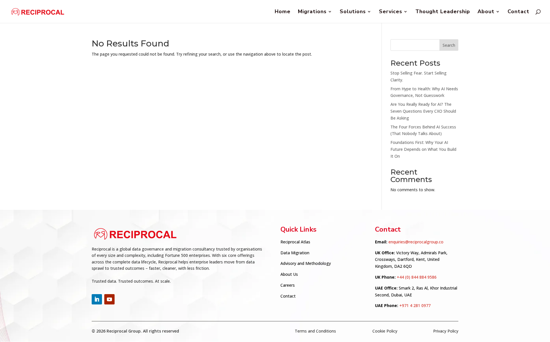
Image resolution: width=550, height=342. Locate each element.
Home (282, 12)
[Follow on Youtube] (109, 299)
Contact (518, 12)
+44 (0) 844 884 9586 (417, 277)
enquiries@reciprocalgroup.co (415, 242)
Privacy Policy (445, 331)
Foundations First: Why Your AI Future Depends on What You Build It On (423, 149)
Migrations (312, 12)
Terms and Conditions (315, 331)
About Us (289, 274)
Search (449, 45)
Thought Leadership (442, 12)
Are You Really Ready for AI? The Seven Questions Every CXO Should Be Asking (423, 111)
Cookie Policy (384, 331)
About (486, 12)
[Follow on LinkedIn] (97, 299)
